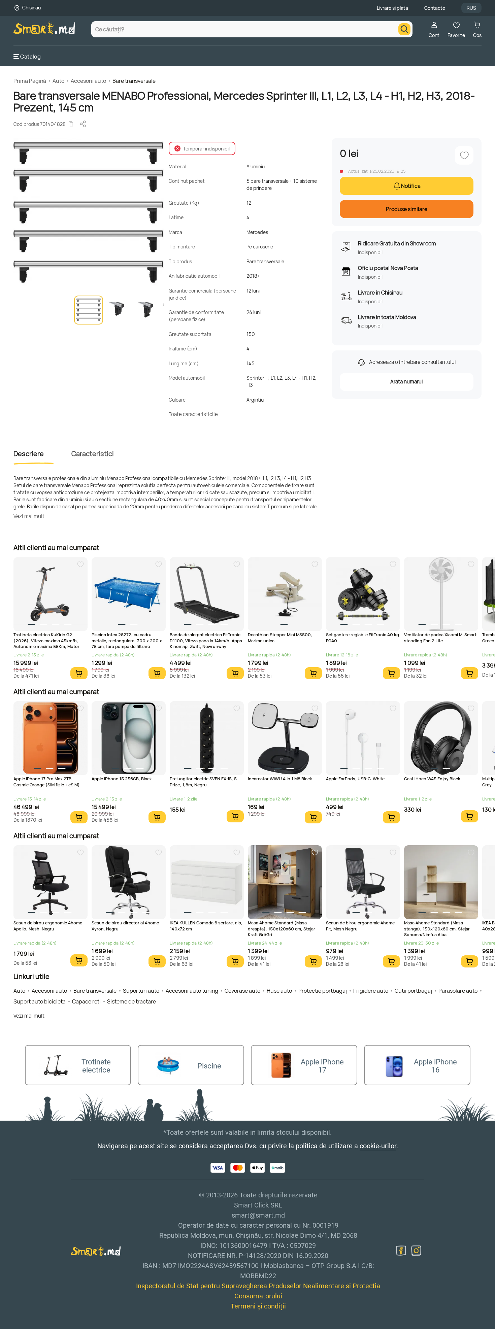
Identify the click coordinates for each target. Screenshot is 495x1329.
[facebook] (401, 1251)
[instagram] (416, 1251)
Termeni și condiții (258, 1306)
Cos (477, 35)
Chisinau (31, 7)
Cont (434, 35)
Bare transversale (134, 80)
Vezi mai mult (28, 516)
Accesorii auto (88, 80)
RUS (471, 8)
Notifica (411, 186)
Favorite (456, 35)
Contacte (434, 8)
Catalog (30, 56)
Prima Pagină (29, 80)
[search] (404, 29)
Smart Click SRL (52, 1325)
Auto (58, 80)
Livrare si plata (392, 8)
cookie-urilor (378, 1146)
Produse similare (406, 209)
